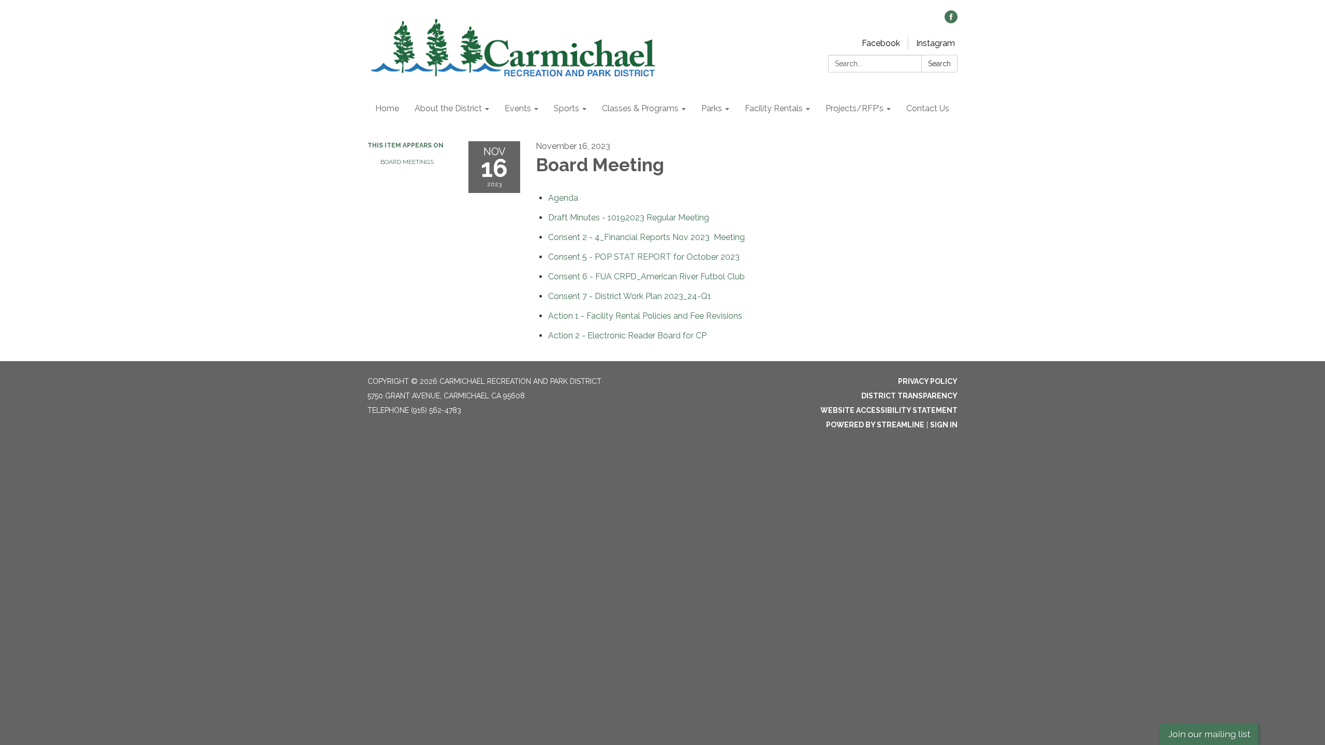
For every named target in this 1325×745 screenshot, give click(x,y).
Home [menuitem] (387, 108)
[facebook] (951, 20)
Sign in (944, 425)
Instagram (935, 43)
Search (939, 63)
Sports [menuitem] (566, 108)
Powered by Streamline (875, 425)
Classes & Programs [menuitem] (640, 108)
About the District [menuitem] (448, 108)
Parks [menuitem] (711, 108)
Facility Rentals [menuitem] (774, 108)
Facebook (881, 43)
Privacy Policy (928, 381)
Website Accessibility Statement (889, 410)
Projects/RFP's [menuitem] (855, 108)
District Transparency (909, 396)
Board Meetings (407, 162)
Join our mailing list (1209, 733)
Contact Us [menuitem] (927, 108)
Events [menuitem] (518, 108)
